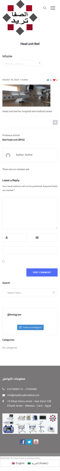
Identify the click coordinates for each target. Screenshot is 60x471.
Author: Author (24, 154)
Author (24, 80)
